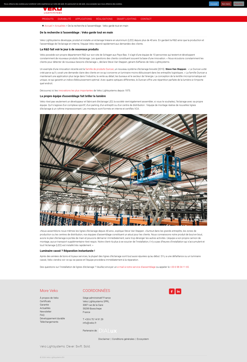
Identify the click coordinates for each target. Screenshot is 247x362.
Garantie (44, 304)
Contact (146, 18)
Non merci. (226, 4)
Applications (83, 18)
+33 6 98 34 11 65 (179, 266)
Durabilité (64, 18)
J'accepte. (214, 4)
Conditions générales (123, 339)
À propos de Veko (49, 297)
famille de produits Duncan (99, 69)
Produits (47, 18)
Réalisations (104, 18)
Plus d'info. (239, 4)
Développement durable (52, 318)
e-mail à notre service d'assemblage (136, 266)
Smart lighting (126, 18)
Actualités (45, 308)
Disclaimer (104, 339)
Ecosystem (143, 339)
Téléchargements (49, 321)
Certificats (45, 301)
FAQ (42, 315)
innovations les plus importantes (75, 90)
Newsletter (45, 311)
